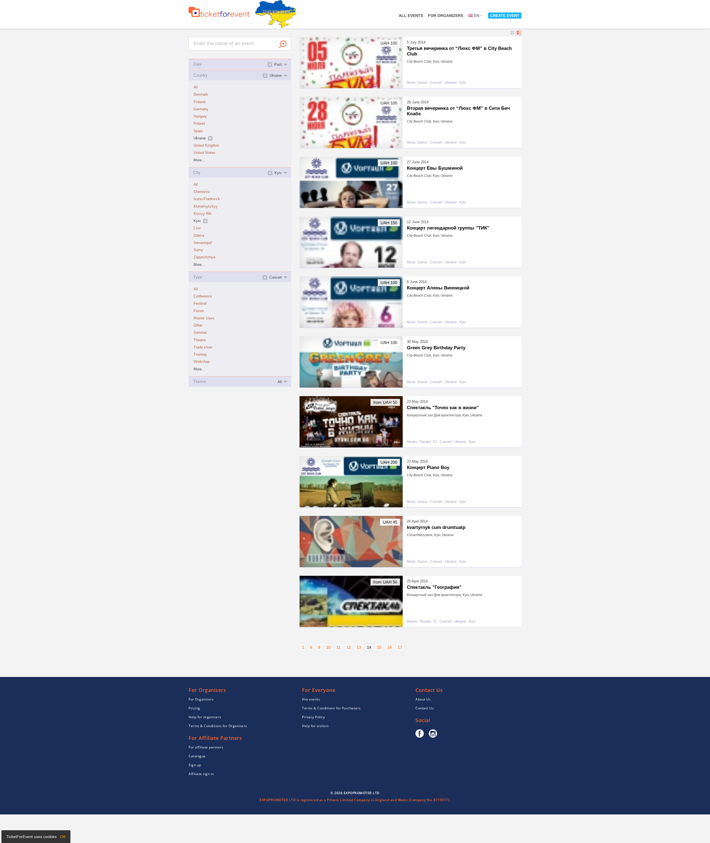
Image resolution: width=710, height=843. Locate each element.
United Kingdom (206, 145)
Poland (199, 124)
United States (204, 153)
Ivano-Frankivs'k (207, 199)
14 (369, 647)
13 (359, 647)
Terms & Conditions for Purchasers (331, 708)
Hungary (200, 116)
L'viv (197, 228)
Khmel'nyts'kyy (206, 206)
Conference (203, 296)
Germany (201, 109)
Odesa (199, 236)
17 (400, 647)
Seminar (200, 333)
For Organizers (445, 15)
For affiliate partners (206, 747)
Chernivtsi (202, 192)
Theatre (200, 340)
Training (200, 354)
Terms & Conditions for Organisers (218, 726)
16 (389, 647)
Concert (436, 83)
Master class (204, 318)
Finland (199, 102)
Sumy (198, 250)
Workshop (202, 362)
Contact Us (424, 708)
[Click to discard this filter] (210, 138)
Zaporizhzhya (204, 257)
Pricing (194, 708)
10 (328, 647)
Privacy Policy (313, 717)
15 (379, 647)
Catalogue (197, 756)
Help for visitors (315, 726)
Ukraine (451, 83)
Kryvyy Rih (202, 214)
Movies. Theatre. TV (422, 442)
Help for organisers (205, 717)
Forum (199, 311)
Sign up (195, 765)
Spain (198, 131)
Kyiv (463, 83)
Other (198, 325)
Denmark (201, 94)
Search (282, 44)
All (196, 87)
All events (411, 15)
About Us (423, 699)
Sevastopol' (203, 243)
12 (348, 647)
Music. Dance (417, 83)
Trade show (203, 347)
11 (338, 647)
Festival (200, 303)
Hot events (311, 699)
